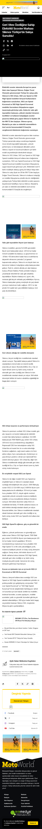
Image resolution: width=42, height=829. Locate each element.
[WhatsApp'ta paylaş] (3, 45)
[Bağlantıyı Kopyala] (3, 50)
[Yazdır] (32, 684)
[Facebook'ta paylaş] (3, 41)
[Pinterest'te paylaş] (11, 41)
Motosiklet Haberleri (10, 18)
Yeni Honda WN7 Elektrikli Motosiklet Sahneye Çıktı (20, 634)
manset (16, 651)
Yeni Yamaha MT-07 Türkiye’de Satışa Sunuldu (18, 638)
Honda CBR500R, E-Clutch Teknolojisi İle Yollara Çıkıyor (21, 642)
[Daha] (7, 50)
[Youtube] (21, 728)
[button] (33, 823)
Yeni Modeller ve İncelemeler (13, 20)
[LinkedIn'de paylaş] (7, 45)
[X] (21, 718)
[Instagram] (21, 723)
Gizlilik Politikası (20, 821)
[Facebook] (21, 713)
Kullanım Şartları (10, 823)
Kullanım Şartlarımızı (15, 671)
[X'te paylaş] (7, 41)
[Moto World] (21, 7)
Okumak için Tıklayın (21, 701)
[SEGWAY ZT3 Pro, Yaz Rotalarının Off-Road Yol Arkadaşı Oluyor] (7, 619)
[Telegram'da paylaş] (11, 45)
